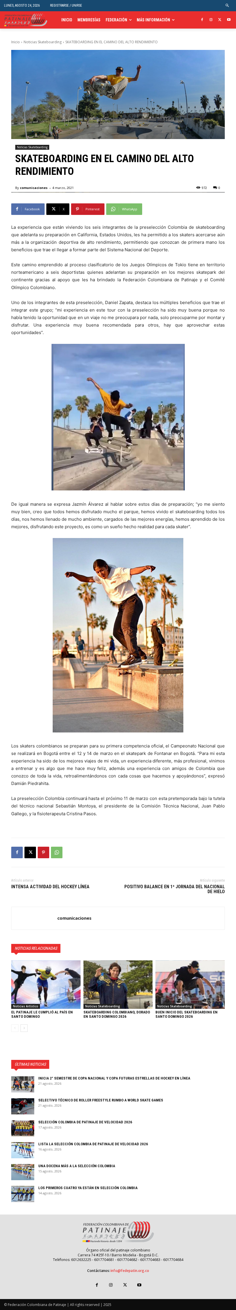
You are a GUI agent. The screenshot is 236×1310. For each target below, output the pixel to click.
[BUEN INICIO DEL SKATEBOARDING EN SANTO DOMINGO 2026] (190, 984)
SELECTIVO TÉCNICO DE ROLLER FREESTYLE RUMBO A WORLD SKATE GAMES (100, 1100)
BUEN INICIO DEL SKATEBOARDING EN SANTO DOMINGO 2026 (186, 1014)
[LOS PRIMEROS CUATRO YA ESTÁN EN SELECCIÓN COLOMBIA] (22, 1194)
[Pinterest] (43, 852)
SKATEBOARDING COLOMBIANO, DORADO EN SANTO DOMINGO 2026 (116, 1014)
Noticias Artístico (25, 1006)
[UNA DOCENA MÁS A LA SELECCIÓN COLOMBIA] (22, 1172)
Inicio (15, 42)
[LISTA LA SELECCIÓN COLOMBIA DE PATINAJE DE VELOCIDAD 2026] (22, 1150)
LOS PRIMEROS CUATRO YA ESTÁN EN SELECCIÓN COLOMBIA (88, 1188)
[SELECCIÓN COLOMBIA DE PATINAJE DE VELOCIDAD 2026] (22, 1128)
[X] (219, 20)
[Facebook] (202, 20)
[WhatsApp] (56, 852)
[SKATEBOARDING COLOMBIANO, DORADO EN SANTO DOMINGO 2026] (118, 984)
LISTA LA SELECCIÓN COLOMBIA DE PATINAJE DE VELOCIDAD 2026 (93, 1144)
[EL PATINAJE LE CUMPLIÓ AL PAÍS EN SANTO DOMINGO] (46, 984)
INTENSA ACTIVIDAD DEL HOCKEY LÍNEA (50, 886)
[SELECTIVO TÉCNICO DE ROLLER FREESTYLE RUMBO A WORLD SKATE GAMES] (22, 1106)
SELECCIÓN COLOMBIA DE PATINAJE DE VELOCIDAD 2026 (85, 1122)
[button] (227, 5)
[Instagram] (211, 20)
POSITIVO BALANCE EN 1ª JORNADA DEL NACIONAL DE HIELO (174, 889)
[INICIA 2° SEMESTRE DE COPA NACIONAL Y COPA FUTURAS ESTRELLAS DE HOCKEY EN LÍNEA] (22, 1084)
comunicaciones (33, 187)
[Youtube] (228, 20)
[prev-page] (14, 1028)
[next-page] (24, 1028)
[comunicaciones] (34, 918)
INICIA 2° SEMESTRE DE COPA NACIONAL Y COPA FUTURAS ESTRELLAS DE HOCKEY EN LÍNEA (114, 1078)
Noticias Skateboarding (43, 42)
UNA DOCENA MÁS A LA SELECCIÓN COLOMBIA (76, 1166)
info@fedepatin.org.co (130, 1270)
